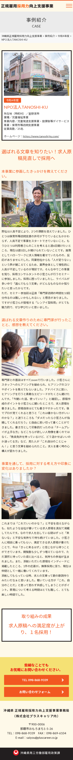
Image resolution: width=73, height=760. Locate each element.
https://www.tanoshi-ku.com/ (41, 136)
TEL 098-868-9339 (35, 680)
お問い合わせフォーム (34, 692)
